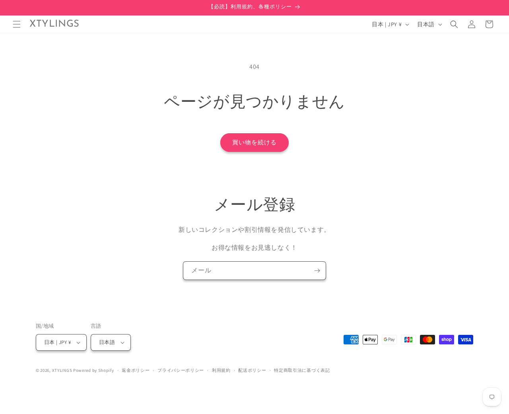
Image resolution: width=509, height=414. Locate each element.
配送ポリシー (252, 370)
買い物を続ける (254, 142)
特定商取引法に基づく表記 (302, 370)
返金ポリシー (136, 370)
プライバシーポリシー (180, 370)
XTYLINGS (62, 370)
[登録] (317, 270)
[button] (16, 24)
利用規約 (221, 370)
